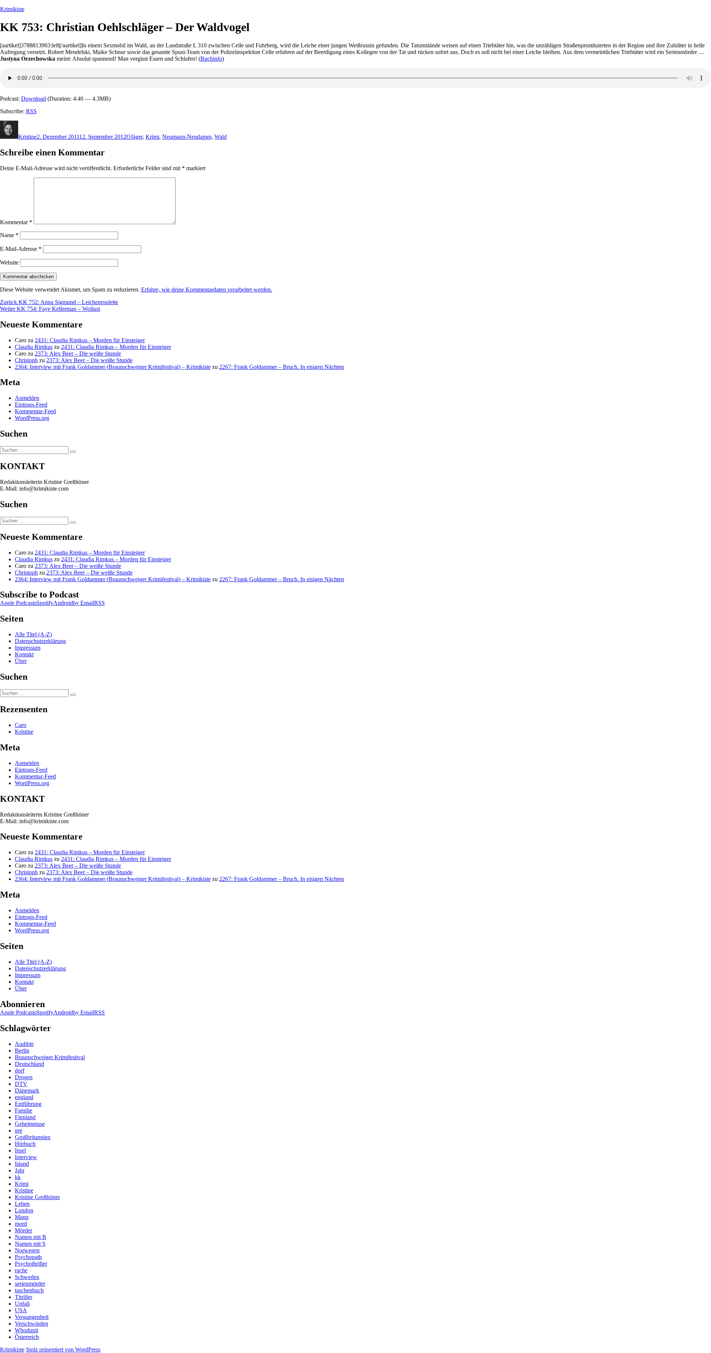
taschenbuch (29, 1290)
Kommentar (16, 222)
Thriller (23, 1297)
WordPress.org (32, 418)
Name (9, 235)
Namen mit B (30, 1237)
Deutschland (29, 1064)
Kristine (27, 137)
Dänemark (27, 1090)
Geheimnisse (30, 1124)
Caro (20, 725)
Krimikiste (12, 9)
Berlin (22, 1050)
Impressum (27, 647)
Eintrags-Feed (31, 404)
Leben (22, 1204)
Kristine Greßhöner (37, 1197)
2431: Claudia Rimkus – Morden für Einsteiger (90, 340)
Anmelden (27, 398)
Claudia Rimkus (34, 347)
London (24, 1210)
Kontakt (24, 654)
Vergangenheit (32, 1317)
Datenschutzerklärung (40, 641)
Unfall (22, 1303)
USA (21, 1310)
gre (18, 1130)
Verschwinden (31, 1323)
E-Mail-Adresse (20, 249)
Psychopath (28, 1257)
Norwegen (27, 1250)
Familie (23, 1110)
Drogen (24, 1077)
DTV (21, 1084)
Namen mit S (30, 1244)
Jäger (137, 137)
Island (22, 1164)
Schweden (27, 1277)
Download (33, 98)
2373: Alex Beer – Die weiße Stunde (78, 353)
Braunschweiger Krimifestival (50, 1057)
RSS (31, 111)
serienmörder (30, 1283)
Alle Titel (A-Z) (33, 634)
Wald (220, 137)
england (24, 1097)
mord (21, 1224)
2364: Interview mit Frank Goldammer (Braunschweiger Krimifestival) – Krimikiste (113, 367)
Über (21, 661)
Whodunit (26, 1330)
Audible (24, 1044)
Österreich (27, 1337)
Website (9, 262)
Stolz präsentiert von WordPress (63, 1349)
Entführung (28, 1104)
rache (21, 1270)
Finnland (25, 1117)
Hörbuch (25, 1144)
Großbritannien (32, 1137)
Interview (26, 1157)
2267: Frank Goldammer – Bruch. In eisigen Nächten (281, 367)
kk (18, 1177)
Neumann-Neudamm (186, 137)
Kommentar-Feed (35, 411)
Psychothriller (31, 1264)
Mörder (23, 1230)
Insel (20, 1150)
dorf (19, 1070)
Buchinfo (211, 58)
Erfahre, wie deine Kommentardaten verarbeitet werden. (206, 289)
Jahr (19, 1170)
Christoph (26, 360)
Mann (22, 1217)
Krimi (152, 137)
